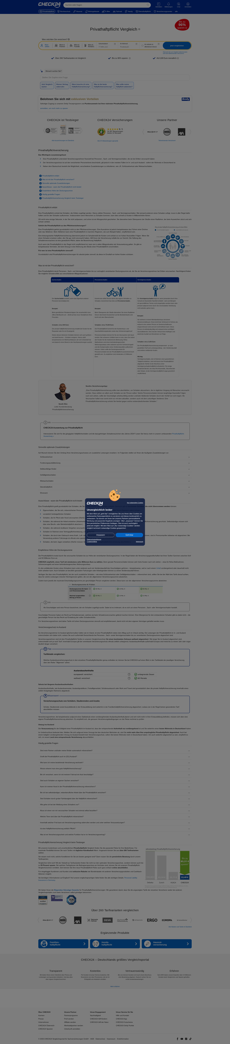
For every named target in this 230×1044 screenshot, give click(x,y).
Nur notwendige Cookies (135, 503)
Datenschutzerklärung (94, 539)
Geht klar (129, 535)
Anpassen (100, 535)
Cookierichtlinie (92, 541)
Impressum (139, 541)
